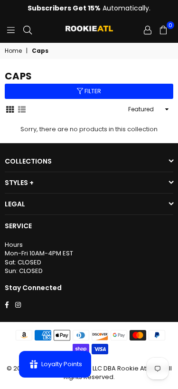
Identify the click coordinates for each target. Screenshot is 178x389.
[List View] (22, 109)
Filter (92, 91)
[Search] (27, 30)
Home (13, 51)
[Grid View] (10, 109)
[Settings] (148, 30)
